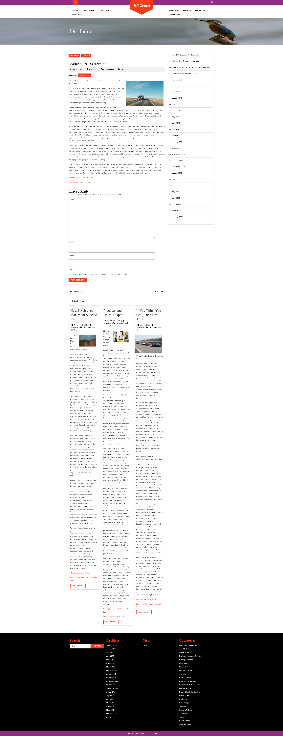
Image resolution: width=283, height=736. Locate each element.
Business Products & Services (190, 656)
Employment (183, 663)
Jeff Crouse (141, 5)
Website (72, 269)
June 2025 (176, 111)
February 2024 (178, 210)
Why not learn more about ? (113, 616)
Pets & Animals (184, 696)
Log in (145, 645)
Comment (73, 199)
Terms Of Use (77, 14)
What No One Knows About (146, 599)
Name (71, 242)
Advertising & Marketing (188, 645)
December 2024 (178, 148)
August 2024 (177, 173)
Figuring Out (177, 80)
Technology (183, 713)
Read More (79, 586)
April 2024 (176, 198)
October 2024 (177, 160)
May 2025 (176, 117)
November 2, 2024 (81, 325)
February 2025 (178, 136)
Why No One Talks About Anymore (186, 61)
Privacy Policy (104, 10)
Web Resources (185, 724)
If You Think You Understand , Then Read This (191, 67)
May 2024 (176, 192)
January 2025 (177, 142)
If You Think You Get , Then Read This (148, 314)
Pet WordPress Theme (134, 733)
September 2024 (178, 167)
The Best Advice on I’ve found (80, 182)
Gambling (182, 674)
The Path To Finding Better (80, 573)
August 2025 (177, 98)
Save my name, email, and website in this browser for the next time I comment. (100, 274)
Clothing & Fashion (186, 660)
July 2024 (176, 179)
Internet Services (185, 688)
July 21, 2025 (77, 69)
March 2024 (176, 204)
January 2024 (177, 217)
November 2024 (178, 154)
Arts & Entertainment (186, 649)
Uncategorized (184, 721)
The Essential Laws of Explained (185, 73)
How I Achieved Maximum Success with (83, 314)
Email (71, 256)
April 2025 (176, 123)
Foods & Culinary (185, 670)
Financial (182, 667)
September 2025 (178, 92)
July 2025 (176, 104)
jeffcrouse (93, 69)
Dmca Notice (89, 10)
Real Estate (183, 699)
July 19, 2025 (145, 325)
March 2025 (176, 129)
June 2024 (176, 185)
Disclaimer (76, 10)
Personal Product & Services (189, 692)
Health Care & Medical (187, 681)
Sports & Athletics (185, 710)
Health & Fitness (185, 678)
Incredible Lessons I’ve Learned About (187, 55)
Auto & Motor (84, 75)
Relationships (184, 703)
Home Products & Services (189, 685)
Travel (181, 717)
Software (182, 706)
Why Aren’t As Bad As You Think (81, 178)
